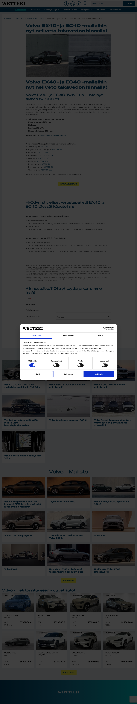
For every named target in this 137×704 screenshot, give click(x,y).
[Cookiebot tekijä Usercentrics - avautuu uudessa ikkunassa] (105, 328)
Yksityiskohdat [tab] (68, 335)
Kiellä (38, 374)
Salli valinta (68, 374)
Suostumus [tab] (36, 335)
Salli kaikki (99, 374)
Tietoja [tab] (100, 335)
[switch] (56, 365)
